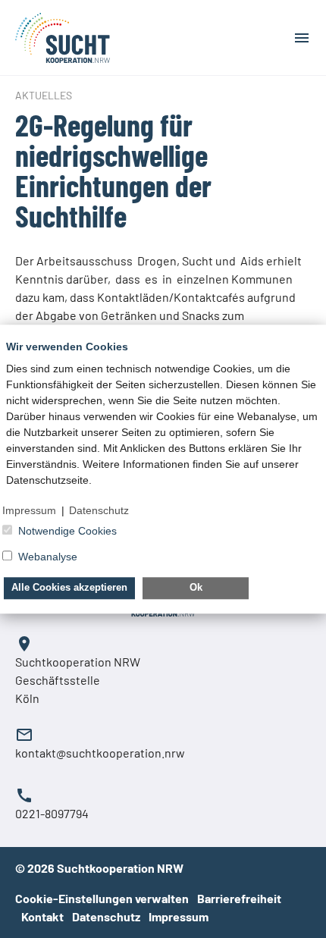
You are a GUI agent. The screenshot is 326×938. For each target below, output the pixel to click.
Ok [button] (196, 587)
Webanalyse (47, 557)
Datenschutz (107, 916)
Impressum (178, 916)
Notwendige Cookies (67, 531)
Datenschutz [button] (99, 510)
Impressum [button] (29, 510)
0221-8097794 (52, 813)
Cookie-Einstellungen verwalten (102, 898)
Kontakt (43, 916)
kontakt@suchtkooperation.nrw (100, 752)
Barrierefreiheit (239, 898)
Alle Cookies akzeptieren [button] (69, 587)
